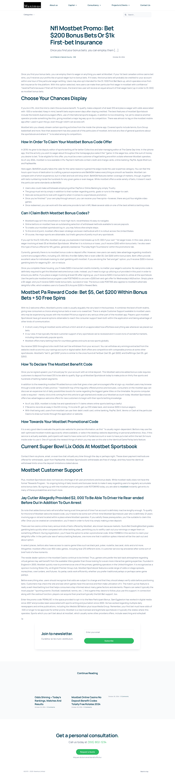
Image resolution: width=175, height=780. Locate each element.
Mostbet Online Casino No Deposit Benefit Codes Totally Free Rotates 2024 (86, 701)
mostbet (124, 486)
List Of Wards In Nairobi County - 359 (63, 57)
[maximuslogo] (32, 3)
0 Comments (51, 707)
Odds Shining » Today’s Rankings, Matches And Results (48, 701)
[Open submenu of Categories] (33, 14)
